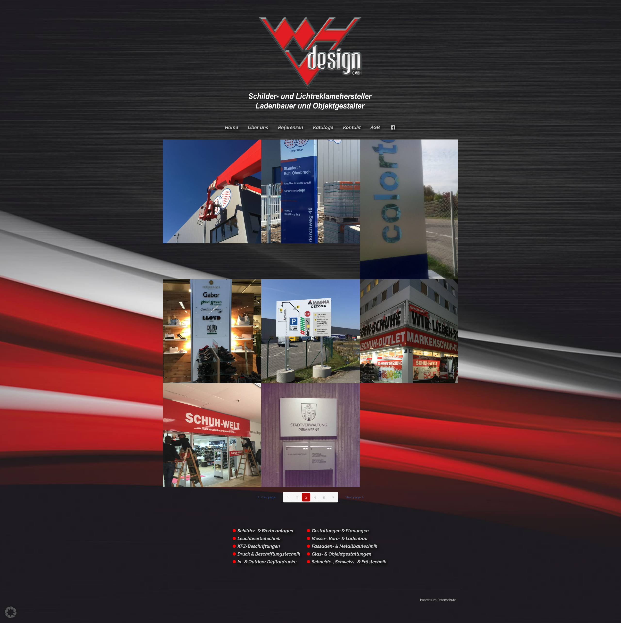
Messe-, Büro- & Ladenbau (340, 538)
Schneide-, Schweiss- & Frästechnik (349, 561)
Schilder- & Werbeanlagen (265, 530)
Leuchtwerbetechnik (259, 538)
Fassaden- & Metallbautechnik (344, 546)
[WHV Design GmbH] (310, 63)
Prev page (268, 497)
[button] (10, 612)
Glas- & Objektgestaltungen (341, 554)
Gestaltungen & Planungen (340, 530)
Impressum (428, 600)
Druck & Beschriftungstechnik (268, 554)
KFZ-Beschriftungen (258, 546)
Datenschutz (446, 600)
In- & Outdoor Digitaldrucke (266, 561)
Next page (353, 497)
